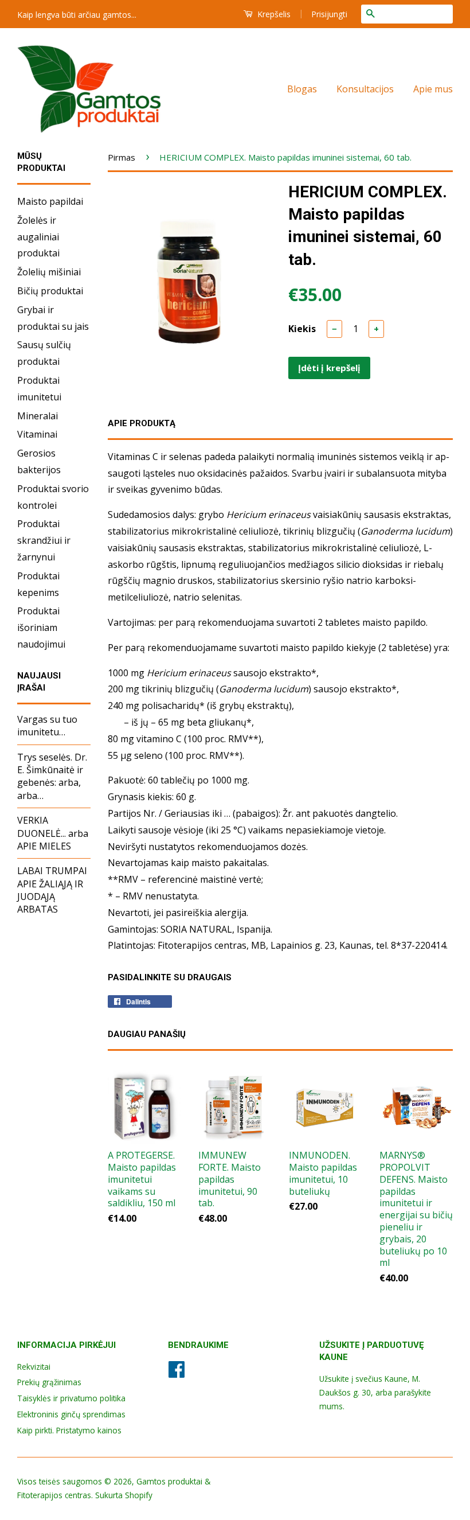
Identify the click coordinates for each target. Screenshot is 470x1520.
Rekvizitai (33, 1366)
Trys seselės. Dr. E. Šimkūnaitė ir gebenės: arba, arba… (52, 776)
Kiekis (302, 328)
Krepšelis (273, 14)
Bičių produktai (50, 290)
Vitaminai (37, 434)
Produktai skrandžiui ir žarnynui (43, 540)
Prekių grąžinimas (49, 1382)
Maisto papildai (50, 201)
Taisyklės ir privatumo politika (71, 1398)
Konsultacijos (365, 89)
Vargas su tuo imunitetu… (47, 725)
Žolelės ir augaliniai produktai (38, 237)
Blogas (302, 89)
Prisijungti (329, 14)
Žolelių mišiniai (49, 272)
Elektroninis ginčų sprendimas (71, 1414)
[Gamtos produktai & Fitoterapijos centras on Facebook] (176, 1372)
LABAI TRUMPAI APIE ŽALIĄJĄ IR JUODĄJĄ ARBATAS (52, 889)
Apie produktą (141, 423)
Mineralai (37, 416)
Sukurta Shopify (123, 1495)
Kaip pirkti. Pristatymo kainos (69, 1430)
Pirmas (121, 157)
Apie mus (433, 89)
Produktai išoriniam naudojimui (41, 627)
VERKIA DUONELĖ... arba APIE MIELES (52, 833)
